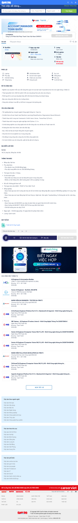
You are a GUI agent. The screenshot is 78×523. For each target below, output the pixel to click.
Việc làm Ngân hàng (10, 410)
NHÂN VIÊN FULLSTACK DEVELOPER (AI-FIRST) (27, 353)
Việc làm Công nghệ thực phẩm (13, 420)
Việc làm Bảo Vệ (9, 407)
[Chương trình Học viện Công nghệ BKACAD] (6, 303)
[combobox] (15, 11)
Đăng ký (66, 5)
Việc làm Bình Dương (10, 437)
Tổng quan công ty (15, 42)
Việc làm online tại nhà (11, 461)
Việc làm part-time (9, 464)
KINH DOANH (19, 496)
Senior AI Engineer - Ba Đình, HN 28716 (24, 290)
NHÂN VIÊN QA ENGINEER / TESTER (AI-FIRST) (27, 300)
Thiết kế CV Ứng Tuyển (13, 225)
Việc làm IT (7, 471)
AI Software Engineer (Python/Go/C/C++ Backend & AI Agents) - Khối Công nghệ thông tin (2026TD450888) (41, 311)
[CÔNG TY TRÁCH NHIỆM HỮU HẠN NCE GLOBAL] (6, 282)
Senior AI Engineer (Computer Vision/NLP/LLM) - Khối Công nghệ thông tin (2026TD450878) (42, 332)
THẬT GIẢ (64, 501)
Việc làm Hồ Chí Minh (10, 432)
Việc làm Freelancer (10, 469)
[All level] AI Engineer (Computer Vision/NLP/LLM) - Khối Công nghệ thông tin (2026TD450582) (37, 363)
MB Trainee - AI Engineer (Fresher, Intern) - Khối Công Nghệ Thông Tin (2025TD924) (39, 321)
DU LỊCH (18, 504)
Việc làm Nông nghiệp (10, 412)
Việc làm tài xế (8, 473)
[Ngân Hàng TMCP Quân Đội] (6, 314)
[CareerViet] (68, 487)
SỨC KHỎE (49, 501)
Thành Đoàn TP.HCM (44, 516)
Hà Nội (7, 50)
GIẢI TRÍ (33, 501)
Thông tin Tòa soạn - (33, 516)
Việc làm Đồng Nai (9, 439)
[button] (72, 2)
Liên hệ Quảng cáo (23, 518)
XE (17, 501)
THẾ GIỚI (3, 501)
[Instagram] (71, 491)
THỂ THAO (49, 496)
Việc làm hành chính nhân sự (12, 476)
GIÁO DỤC (64, 496)
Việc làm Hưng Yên (9, 449)
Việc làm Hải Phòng (10, 447)
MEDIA (3, 496)
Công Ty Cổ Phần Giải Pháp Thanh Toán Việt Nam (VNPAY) (23, 36)
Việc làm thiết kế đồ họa (11, 478)
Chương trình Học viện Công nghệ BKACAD (24, 302)
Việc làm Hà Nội (8, 434)
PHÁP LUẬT (4, 504)
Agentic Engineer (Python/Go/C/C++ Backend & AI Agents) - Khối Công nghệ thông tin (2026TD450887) (40, 374)
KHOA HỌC (49, 499)
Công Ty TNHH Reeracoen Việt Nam (21, 292)
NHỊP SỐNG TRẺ (35, 496)
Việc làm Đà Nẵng (9, 444)
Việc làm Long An (9, 442)
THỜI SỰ (3, 499)
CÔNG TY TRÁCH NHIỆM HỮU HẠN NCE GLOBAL (25, 281)
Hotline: (54, 518)
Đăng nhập (73, 5)
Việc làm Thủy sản (9, 417)
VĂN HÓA (33, 499)
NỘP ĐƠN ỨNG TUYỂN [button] (62, 35)
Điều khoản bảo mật (34, 518)
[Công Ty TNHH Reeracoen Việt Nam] (6, 293)
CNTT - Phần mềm (36, 54)
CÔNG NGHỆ (19, 499)
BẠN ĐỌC (64, 499)
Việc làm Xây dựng (9, 405)
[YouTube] (76, 491)
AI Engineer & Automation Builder (22, 279)
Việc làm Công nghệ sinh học (12, 415)
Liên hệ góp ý (44, 518)
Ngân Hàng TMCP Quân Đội (19, 313)
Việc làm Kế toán (9, 403)
